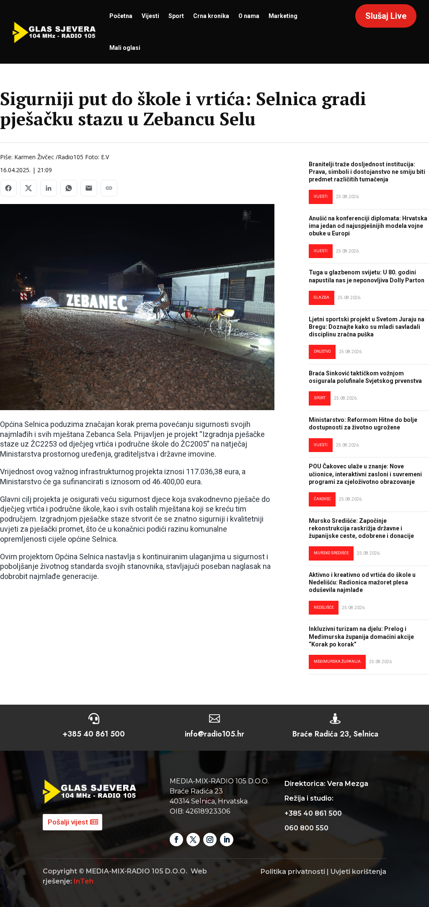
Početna (120, 16)
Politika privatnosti (293, 872)
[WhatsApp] (68, 188)
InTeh (83, 881)
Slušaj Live (385, 16)
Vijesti (150, 16)
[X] (28, 188)
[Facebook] (8, 188)
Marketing (283, 16)
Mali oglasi (124, 47)
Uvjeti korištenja (358, 872)
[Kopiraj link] (109, 188)
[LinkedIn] (48, 188)
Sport (176, 16)
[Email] (88, 188)
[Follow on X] (193, 839)
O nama (248, 16)
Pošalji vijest (68, 822)
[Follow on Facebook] (176, 839)
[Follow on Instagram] (210, 839)
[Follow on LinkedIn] (226, 839)
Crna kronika (211, 16)
